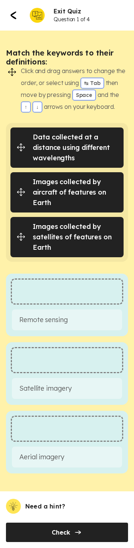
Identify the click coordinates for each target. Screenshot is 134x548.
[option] (67, 147)
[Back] (13, 15)
